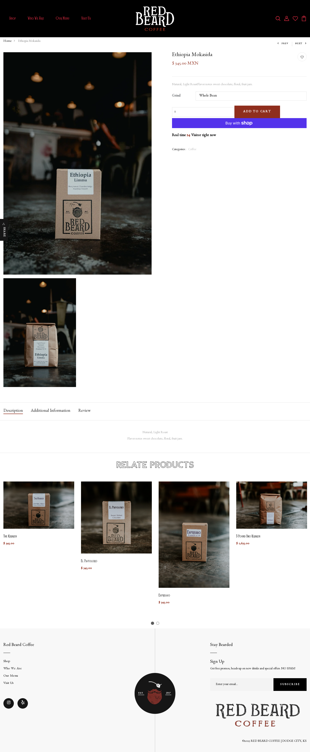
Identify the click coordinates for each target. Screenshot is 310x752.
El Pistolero (89, 561)
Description (13, 411)
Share (4, 232)
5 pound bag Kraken (248, 536)
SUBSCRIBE (290, 684)
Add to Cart (257, 111)
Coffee (192, 149)
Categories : (179, 149)
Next (299, 44)
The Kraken (10, 536)
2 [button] (158, 624)
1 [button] (153, 624)
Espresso (164, 595)
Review (84, 411)
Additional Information (50, 411)
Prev (285, 44)
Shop (12, 18)
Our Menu (62, 18)
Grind (176, 96)
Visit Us (86, 18)
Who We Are (36, 18)
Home (7, 41)
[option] (39, 517)
